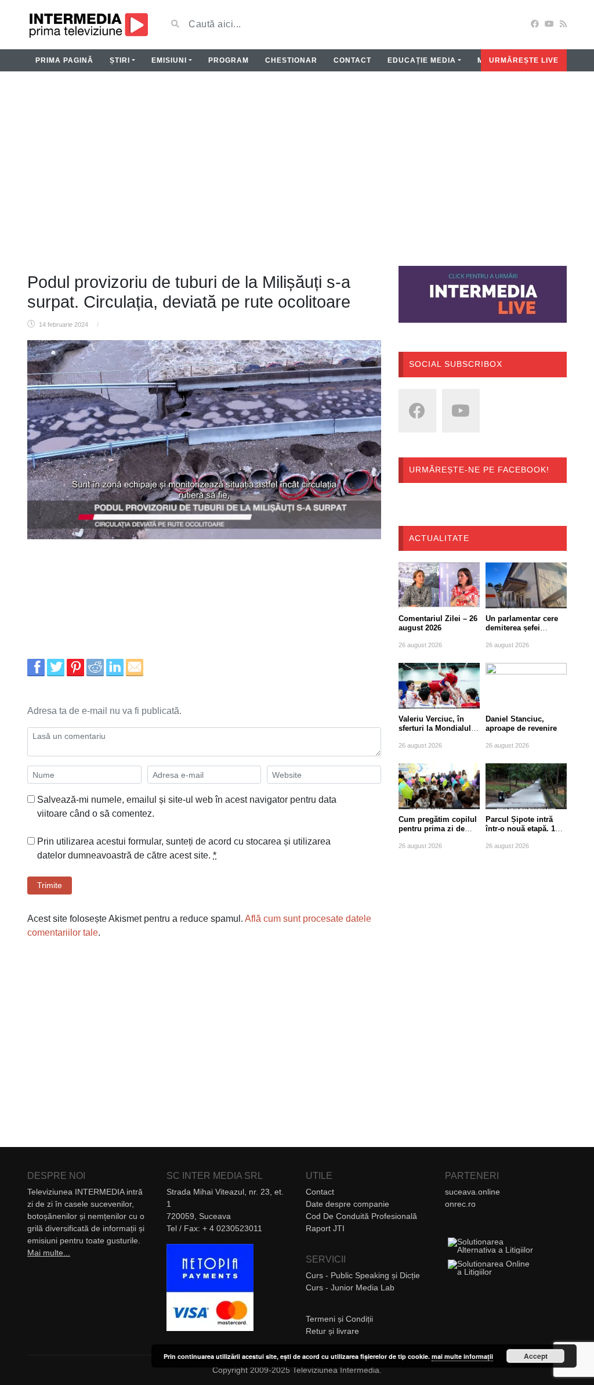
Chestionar (291, 60)
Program (228, 60)
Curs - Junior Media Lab (350, 1287)
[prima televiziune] (88, 24)
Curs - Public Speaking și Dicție (363, 1275)
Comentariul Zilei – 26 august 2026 (438, 623)
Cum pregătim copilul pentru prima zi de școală (438, 828)
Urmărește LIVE (524, 60)
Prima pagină (64, 60)
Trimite (49, 885)
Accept (536, 1356)
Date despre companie (347, 1204)
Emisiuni (169, 60)
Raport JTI (325, 1228)
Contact (352, 60)
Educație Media (421, 60)
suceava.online (472, 1191)
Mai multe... (48, 1252)
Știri (120, 60)
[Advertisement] (297, 176)
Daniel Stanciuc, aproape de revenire (521, 724)
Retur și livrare (332, 1331)
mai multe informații (462, 1356)
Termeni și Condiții (339, 1318)
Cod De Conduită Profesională (361, 1216)
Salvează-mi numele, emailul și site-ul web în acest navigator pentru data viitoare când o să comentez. (186, 806)
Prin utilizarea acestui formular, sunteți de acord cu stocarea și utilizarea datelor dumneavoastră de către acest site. (184, 848)
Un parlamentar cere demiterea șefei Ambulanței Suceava (522, 627)
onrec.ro (460, 1204)
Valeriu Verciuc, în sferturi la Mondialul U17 (435, 728)
